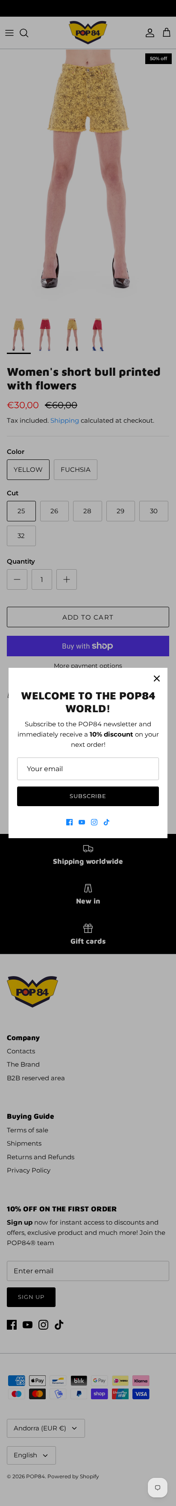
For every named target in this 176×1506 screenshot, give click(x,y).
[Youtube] (82, 822)
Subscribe (88, 795)
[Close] (156, 678)
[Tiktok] (106, 822)
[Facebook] (69, 822)
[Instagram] (94, 822)
